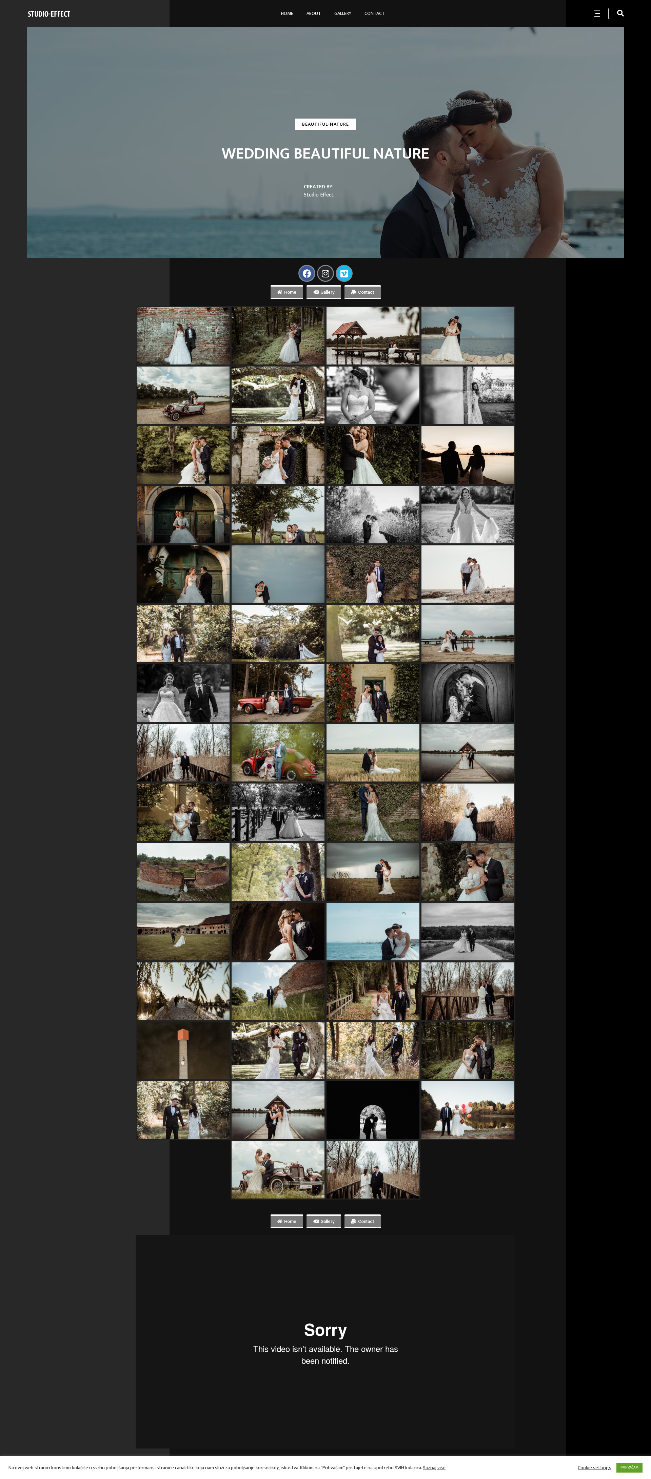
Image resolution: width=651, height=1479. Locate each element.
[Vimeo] (344, 273)
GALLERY (342, 13)
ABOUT (314, 13)
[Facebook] (306, 273)
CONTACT (374, 13)
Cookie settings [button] (594, 1468)
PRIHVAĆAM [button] (629, 1467)
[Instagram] (325, 273)
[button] (287, 292)
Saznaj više (434, 1468)
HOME (287, 13)
